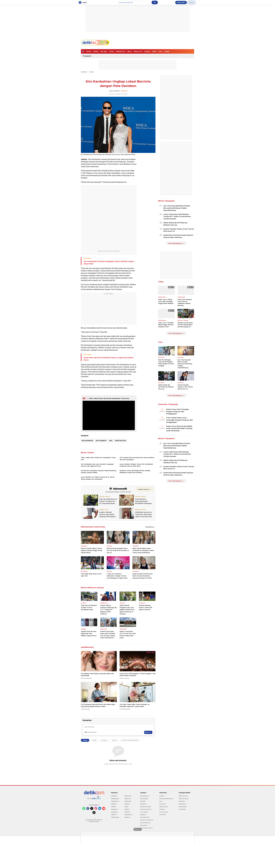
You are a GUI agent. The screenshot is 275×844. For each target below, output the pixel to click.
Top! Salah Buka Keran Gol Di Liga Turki (91, 575)
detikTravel (127, 796)
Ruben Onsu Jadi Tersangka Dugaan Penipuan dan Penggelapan (177, 411)
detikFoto (127, 812)
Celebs (95, 51)
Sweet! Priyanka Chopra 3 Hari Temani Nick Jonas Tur (178, 230)
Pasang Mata (144, 798)
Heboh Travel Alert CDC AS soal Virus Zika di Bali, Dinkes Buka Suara (128, 635)
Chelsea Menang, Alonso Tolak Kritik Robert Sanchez (145, 607)
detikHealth (127, 801)
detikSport (114, 809)
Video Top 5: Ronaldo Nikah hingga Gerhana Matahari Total (166, 324)
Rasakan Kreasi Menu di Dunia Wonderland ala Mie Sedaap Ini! (185, 324)
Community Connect (146, 828)
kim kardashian (87, 440)
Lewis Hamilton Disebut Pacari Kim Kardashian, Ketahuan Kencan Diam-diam (136, 465)
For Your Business (145, 822)
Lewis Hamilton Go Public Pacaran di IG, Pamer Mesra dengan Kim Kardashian (98, 478)
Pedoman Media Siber (166, 798)
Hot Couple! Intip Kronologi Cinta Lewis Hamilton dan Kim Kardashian (137, 458)
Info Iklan (162, 809)
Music (129, 51)
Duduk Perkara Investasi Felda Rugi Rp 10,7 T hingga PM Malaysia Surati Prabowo (108, 609)
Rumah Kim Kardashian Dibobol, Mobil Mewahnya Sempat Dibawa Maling (98, 471)
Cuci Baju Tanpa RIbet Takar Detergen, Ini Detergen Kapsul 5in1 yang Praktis (134, 705)
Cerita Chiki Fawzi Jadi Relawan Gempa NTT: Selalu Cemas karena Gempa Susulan (177, 216)
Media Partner (163, 806)
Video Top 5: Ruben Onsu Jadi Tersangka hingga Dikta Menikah (165, 301)
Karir (160, 801)
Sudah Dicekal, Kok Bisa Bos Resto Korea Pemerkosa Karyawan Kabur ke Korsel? (142, 576)
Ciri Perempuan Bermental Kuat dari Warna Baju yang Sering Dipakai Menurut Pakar (98, 705)
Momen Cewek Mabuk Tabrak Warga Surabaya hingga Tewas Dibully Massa (91, 550)
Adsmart (142, 801)
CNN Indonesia (183, 796)
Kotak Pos (162, 804)
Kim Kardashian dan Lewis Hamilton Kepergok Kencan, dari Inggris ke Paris (97, 465)
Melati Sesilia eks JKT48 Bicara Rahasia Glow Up (175, 224)
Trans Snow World (145, 809)
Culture (147, 51)
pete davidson (101, 440)
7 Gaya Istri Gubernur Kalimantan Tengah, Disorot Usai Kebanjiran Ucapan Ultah (117, 576)
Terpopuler (87, 56)
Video (154, 51)
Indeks (166, 51)
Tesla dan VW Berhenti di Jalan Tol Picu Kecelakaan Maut (89, 607)
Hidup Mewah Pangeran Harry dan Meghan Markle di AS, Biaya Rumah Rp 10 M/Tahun (127, 609)
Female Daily (182, 806)
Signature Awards (145, 806)
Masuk (191, 2)
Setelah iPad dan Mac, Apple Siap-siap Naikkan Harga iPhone (89, 633)
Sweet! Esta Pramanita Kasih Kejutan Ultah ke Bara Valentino (178, 236)
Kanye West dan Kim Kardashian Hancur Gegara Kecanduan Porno (109, 359)
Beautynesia (182, 804)
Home (88, 51)
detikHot (84, 72)
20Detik (126, 809)
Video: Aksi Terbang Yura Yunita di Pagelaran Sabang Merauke (185, 302)
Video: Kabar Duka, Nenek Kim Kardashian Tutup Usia (109, 398)
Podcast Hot (120, 51)
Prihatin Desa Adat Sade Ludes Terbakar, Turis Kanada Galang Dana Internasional (107, 635)
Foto (160, 51)
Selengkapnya (149, 527)
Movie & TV (138, 51)
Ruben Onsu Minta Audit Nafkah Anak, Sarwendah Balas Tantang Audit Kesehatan (179, 428)
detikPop (127, 817)
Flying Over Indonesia (146, 820)
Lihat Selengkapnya (175, 243)
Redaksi (161, 796)
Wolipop (127, 804)
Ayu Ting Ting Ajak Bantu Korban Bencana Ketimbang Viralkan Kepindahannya (176, 208)
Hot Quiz (103, 51)
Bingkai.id (143, 814)
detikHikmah (128, 814)
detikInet (113, 804)
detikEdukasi (115, 798)
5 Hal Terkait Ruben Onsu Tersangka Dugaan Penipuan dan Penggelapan (179, 420)
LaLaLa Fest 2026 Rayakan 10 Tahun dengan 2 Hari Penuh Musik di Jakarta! (137, 674)
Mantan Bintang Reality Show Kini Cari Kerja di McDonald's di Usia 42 (118, 550)
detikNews (114, 796)
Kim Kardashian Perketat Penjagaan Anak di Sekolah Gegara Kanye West (109, 262)
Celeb (91, 72)
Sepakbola (114, 812)
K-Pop (111, 51)
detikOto (113, 814)
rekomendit (143, 825)
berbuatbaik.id (144, 796)
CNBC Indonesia (184, 798)
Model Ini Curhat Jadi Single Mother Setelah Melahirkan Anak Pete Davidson (135, 471)
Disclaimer (162, 814)
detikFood (127, 798)
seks (110, 440)
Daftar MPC (181, 2)
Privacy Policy (163, 812)
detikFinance (115, 801)
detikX (126, 806)
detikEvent (143, 804)
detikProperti (115, 817)
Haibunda (182, 801)
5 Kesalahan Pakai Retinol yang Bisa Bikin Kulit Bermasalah (97, 674)
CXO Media (182, 809)
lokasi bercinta (120, 440)
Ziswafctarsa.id (144, 817)
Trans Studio (144, 812)
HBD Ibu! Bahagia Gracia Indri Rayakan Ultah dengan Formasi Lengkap (166, 363)
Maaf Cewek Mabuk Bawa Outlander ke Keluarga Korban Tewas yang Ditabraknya (143, 550)
